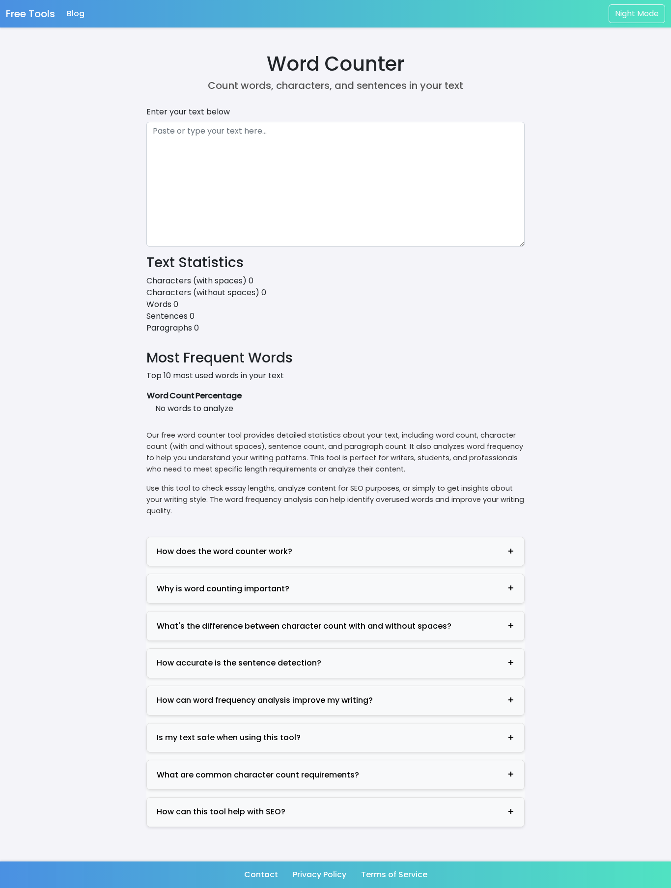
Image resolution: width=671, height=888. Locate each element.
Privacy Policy (319, 874)
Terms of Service (394, 874)
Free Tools (30, 14)
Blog (75, 13)
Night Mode (637, 13)
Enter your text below (188, 111)
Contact (261, 874)
